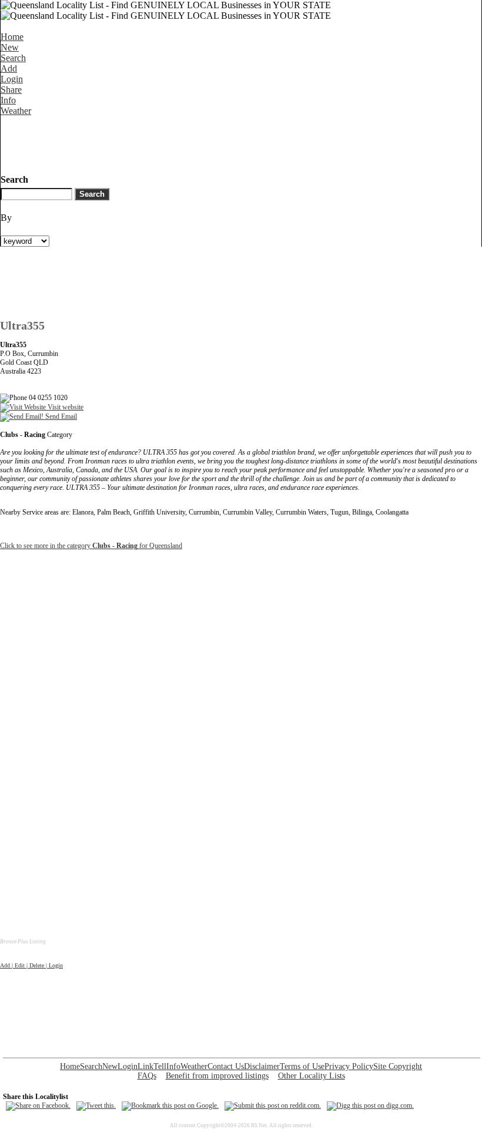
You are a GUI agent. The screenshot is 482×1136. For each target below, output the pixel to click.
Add (9, 68)
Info (8, 100)
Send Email (60, 416)
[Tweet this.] (96, 1105)
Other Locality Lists (311, 1075)
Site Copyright (397, 1066)
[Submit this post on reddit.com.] (273, 1105)
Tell (159, 1066)
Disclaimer (262, 1066)
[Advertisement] (215, 142)
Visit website (64, 407)
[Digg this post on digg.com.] (370, 1105)
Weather (16, 111)
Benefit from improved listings (217, 1075)
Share (11, 90)
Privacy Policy (348, 1066)
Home (12, 37)
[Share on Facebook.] (38, 1105)
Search (13, 58)
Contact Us (225, 1066)
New (10, 47)
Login (12, 79)
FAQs (147, 1075)
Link (145, 1066)
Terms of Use (302, 1066)
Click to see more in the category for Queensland (91, 546)
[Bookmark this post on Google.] (170, 1105)
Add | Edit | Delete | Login (31, 965)
